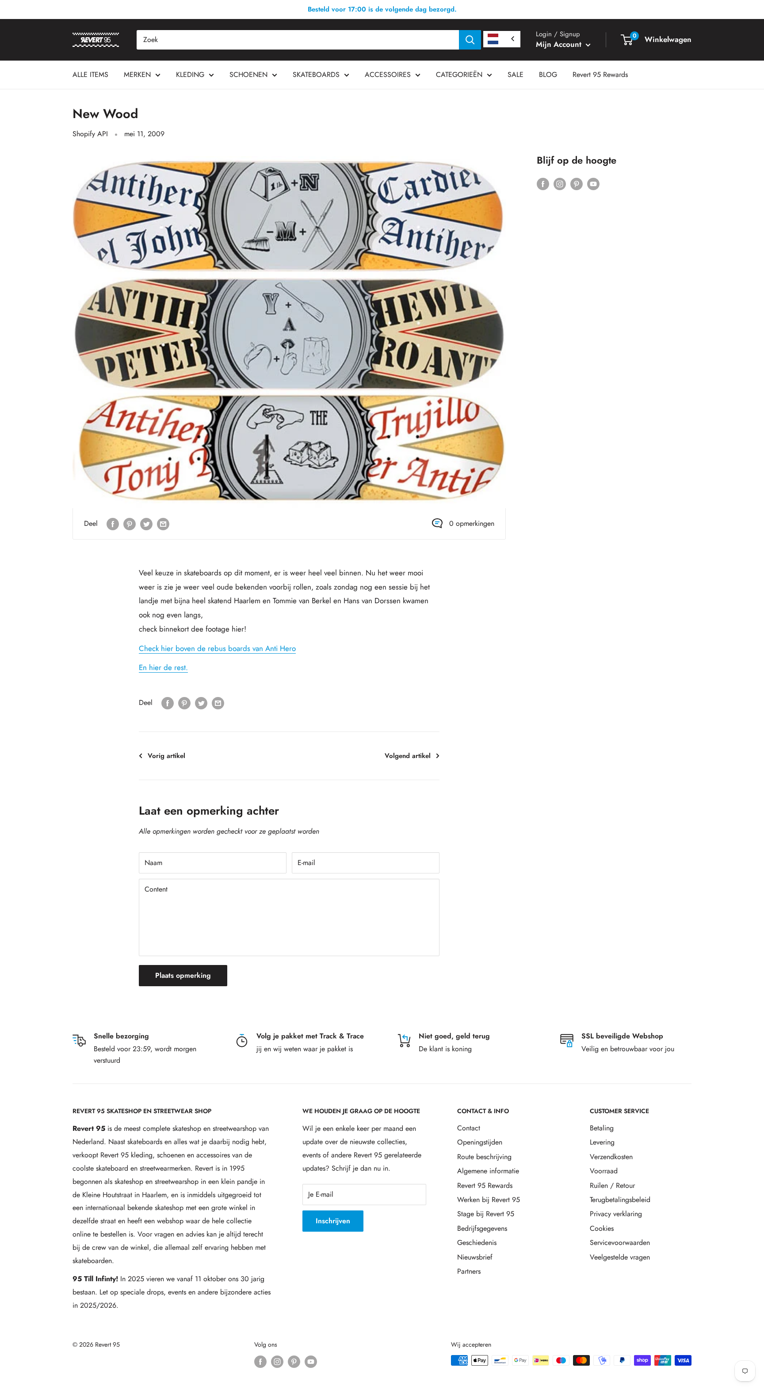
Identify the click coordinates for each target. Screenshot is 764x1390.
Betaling (602, 1128)
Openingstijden (479, 1142)
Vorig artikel (166, 756)
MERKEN (137, 74)
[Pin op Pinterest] (129, 523)
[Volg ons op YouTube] (593, 183)
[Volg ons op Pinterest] (576, 183)
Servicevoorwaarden (620, 1242)
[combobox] (298, 40)
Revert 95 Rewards (600, 74)
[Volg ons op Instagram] (560, 183)
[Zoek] (470, 40)
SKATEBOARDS (316, 74)
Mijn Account (560, 44)
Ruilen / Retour (612, 1185)
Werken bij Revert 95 (488, 1200)
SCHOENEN (248, 74)
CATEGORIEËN (459, 74)
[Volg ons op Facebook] (543, 183)
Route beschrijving (484, 1157)
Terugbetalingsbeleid (620, 1200)
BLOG (548, 74)
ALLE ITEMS (90, 74)
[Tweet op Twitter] (146, 523)
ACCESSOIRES (388, 74)
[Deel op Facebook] (113, 523)
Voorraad (604, 1171)
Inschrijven (333, 1221)
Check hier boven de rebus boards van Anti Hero (217, 648)
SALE (515, 74)
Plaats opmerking (183, 975)
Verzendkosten (611, 1157)
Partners (469, 1271)
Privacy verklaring (616, 1214)
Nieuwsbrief (475, 1257)
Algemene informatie (488, 1171)
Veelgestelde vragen (620, 1257)
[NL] (501, 39)
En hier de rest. (163, 667)
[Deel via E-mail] (163, 523)
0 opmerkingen (471, 523)
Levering (602, 1142)
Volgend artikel (408, 756)
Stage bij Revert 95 (485, 1214)
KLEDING (190, 74)
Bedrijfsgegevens (482, 1228)
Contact (468, 1128)
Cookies (602, 1228)
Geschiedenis (477, 1242)
